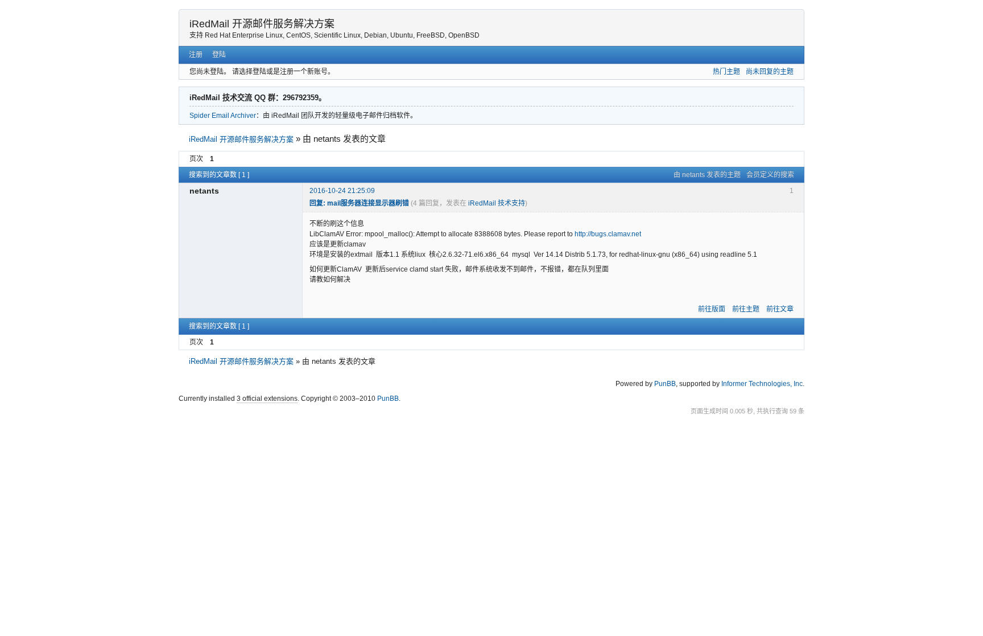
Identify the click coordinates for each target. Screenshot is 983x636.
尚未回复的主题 (770, 72)
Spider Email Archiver (222, 116)
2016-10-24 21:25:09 (342, 191)
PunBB (665, 384)
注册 (196, 55)
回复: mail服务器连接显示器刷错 (359, 203)
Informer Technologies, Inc (762, 384)
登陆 (219, 55)
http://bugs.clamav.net (608, 234)
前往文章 (780, 309)
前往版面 (711, 309)
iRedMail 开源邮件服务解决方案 (261, 24)
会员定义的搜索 (770, 175)
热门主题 (726, 72)
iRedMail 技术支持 (496, 203)
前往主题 (745, 309)
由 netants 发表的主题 (707, 175)
